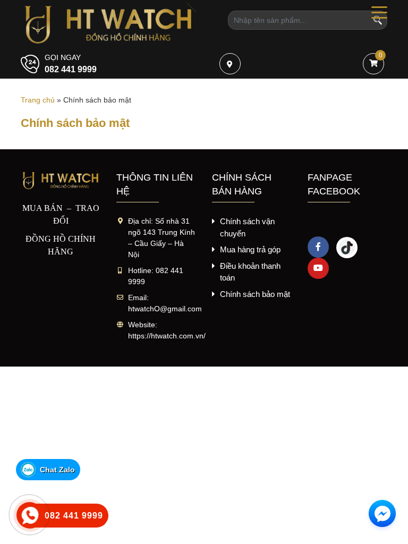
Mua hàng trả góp (250, 249)
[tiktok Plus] (347, 247)
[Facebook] (318, 247)
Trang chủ (38, 100)
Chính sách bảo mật (255, 294)
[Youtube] (318, 268)
